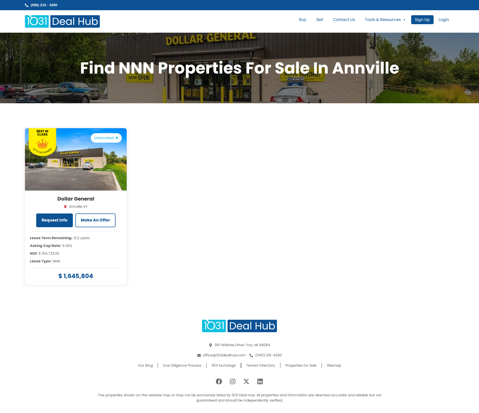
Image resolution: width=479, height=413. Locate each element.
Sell (319, 20)
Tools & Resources (383, 20)
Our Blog (145, 365)
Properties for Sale (301, 365)
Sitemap (334, 365)
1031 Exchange (224, 365)
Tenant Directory (260, 365)
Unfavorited (104, 137)
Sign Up (422, 19)
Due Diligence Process (182, 365)
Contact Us (344, 20)
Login (444, 20)
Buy (302, 20)
